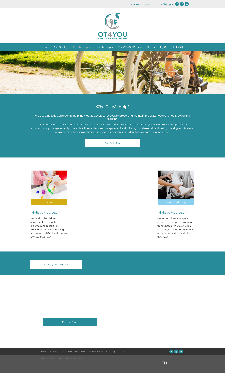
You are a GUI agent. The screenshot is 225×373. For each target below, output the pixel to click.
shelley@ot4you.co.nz (143, 4)
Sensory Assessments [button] (56, 264)
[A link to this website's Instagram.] (182, 4)
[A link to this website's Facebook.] (177, 4)
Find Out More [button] (112, 143)
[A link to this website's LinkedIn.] (187, 4)
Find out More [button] (70, 322)
